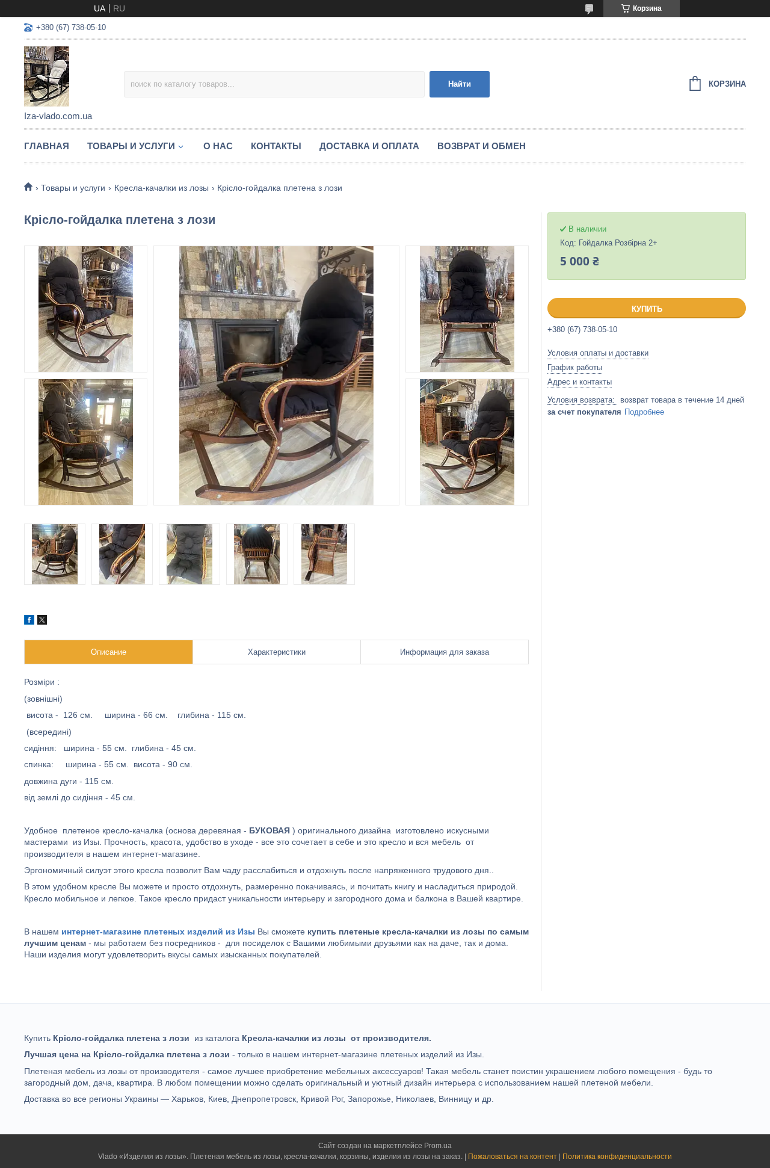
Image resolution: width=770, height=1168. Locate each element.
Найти (459, 83)
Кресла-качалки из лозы (161, 188)
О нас (218, 145)
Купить (647, 309)
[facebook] (29, 621)
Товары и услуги (131, 145)
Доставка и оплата (369, 145)
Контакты (276, 145)
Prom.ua (438, 1146)
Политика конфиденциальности (617, 1156)
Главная (46, 145)
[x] (42, 621)
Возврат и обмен (481, 145)
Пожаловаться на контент (512, 1156)
